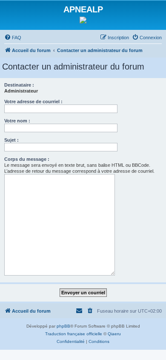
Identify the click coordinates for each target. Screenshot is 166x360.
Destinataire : (19, 84)
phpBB (63, 326)
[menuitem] (12, 37)
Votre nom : (17, 120)
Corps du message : (26, 159)
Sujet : (11, 139)
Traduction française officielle (73, 333)
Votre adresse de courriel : (33, 101)
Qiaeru (114, 333)
